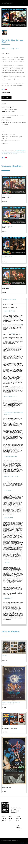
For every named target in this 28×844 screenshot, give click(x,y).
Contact (10, 822)
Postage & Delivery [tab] (8, 304)
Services (10, 818)
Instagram (3, 820)
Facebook (3, 818)
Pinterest (3, 822)
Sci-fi (7, 153)
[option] (14, 17)
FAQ (10, 820)
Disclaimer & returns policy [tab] (10, 307)
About (10, 816)
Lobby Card (13, 151)
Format (17, 822)
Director (17, 825)
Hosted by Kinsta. (24, 842)
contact (13, 333)
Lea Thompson (7, 151)
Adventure (18, 150)
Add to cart (6, 97)
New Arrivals (18, 818)
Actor (17, 823)
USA (9, 153)
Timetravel (15, 153)
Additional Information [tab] (9, 299)
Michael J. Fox (19, 151)
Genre (17, 820)
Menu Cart (18, 830)
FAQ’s (21, 324)
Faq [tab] (4, 302)
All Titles (18, 816)
